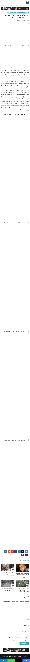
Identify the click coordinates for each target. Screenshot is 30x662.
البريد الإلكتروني (25, 625)
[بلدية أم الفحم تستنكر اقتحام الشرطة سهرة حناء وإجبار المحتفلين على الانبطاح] (22, 583)
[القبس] (27, 2)
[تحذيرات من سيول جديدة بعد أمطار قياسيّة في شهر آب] (7, 583)
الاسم (28, 619)
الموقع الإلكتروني (25, 631)
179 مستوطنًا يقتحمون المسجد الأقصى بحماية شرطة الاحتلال (7, 574)
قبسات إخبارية (11, 12)
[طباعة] (22, 555)
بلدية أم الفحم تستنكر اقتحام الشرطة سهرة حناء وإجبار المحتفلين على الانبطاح (22, 590)
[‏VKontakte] (5, 551)
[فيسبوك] (26, 551)
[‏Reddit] (9, 551)
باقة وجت (18, 12)
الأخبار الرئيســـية (25, 12)
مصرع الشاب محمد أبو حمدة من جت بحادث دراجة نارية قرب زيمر (22, 574)
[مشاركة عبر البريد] (26, 555)
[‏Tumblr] (15, 551)
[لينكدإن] (19, 551)
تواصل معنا (5, 656)
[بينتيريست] (12, 551)
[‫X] (22, 551)
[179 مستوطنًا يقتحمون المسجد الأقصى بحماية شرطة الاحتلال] (7, 567)
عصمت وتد (25, 20)
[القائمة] (2, 3)
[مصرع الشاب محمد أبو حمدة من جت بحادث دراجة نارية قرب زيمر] (22, 568)
